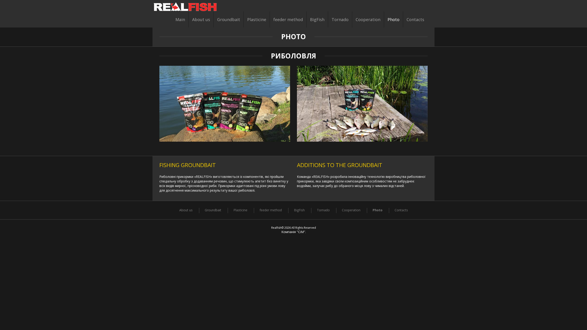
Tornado (340, 19)
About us (201, 19)
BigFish (317, 19)
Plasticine (256, 19)
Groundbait (228, 19)
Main (180, 19)
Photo (393, 19)
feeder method (288, 19)
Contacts (415, 19)
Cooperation (368, 19)
